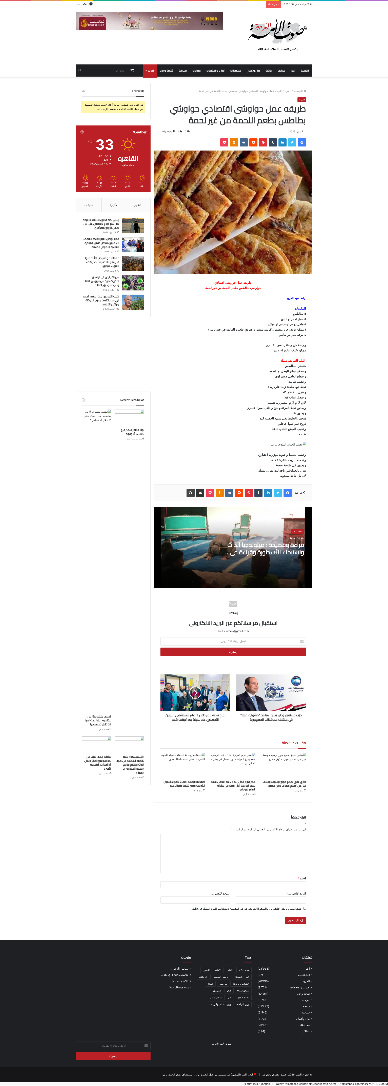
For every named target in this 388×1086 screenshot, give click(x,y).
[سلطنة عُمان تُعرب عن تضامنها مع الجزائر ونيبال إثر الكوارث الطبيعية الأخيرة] (96, 744)
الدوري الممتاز (242, 976)
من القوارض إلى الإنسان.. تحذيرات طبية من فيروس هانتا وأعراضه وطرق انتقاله (102, 281)
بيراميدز (223, 983)
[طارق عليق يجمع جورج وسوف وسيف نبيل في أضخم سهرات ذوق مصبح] (283, 765)
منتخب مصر (216, 997)
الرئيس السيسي (221, 976)
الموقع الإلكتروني (221, 893)
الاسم (302, 878)
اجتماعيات (304, 974)
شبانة (210, 983)
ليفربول (217, 990)
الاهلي (218, 969)
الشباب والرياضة (241, 983)
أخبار (293, 70)
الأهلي (230, 969)
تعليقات (89, 205)
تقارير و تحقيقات (215, 70)
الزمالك (203, 976)
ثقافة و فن (166, 70)
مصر (230, 997)
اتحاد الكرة (244, 969)
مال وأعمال (253, 70)
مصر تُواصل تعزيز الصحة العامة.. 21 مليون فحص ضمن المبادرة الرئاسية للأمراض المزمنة (101, 242)
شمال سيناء (243, 990)
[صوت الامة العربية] (276, 36)
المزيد (151, 70)
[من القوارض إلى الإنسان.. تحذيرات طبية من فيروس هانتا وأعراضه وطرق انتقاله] (133, 283)
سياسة (183, 70)
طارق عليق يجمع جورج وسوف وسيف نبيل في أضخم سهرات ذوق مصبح (284, 783)
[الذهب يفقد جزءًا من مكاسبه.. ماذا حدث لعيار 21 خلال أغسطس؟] (96, 561)
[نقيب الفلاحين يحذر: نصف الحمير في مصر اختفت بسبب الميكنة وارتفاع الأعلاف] (133, 302)
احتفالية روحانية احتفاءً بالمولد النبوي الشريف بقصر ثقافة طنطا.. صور (184, 783)
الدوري (206, 969)
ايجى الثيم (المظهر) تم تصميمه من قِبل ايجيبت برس (223, 1074)
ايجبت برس (168, 1074)
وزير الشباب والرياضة (220, 1004)
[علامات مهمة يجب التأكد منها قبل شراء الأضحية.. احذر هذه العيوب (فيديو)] (133, 263)
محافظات (235, 70)
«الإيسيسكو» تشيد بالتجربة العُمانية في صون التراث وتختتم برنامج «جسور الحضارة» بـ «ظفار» (130, 764)
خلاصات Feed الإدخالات (175, 974)
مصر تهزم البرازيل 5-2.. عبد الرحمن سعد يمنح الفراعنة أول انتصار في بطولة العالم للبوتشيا (233, 785)
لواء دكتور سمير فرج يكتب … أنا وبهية (132, 431)
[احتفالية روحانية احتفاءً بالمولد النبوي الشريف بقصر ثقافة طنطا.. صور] (182, 765)
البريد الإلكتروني (296, 893)
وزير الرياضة (243, 1004)
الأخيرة (114, 205)
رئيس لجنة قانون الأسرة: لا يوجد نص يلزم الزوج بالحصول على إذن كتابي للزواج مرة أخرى (101, 223)
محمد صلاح (243, 997)
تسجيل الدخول (180, 968)
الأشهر (138, 205)
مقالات (196, 70)
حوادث (281, 70)
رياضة (269, 70)
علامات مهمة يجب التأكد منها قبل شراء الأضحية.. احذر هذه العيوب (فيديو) (102, 262)
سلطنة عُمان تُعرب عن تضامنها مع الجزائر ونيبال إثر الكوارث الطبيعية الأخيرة (97, 762)
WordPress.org (179, 987)
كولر (229, 990)
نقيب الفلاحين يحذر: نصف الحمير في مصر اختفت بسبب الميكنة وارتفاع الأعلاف (100, 300)
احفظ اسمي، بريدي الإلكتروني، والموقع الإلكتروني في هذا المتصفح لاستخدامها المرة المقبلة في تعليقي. (246, 908)
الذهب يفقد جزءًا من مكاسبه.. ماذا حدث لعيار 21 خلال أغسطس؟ (98, 720)
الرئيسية (305, 70)
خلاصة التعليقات (179, 981)
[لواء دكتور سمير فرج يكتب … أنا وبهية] (129, 418)
